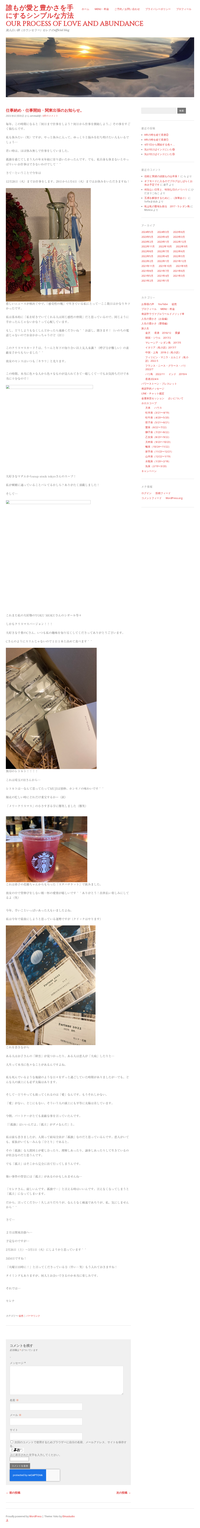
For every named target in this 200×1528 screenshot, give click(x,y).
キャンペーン (149, 471)
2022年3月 (179, 256)
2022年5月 (147, 256)
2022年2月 (147, 261)
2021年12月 (179, 261)
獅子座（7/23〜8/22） (158, 432)
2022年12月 (179, 241)
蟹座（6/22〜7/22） (156, 427)
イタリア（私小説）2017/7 (160, 347)
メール (15, 1415)
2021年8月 (147, 270)
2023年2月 (147, 241)
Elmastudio (68, 1516)
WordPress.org (174, 498)
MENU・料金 (102, 9)
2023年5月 (147, 236)
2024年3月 (163, 232)
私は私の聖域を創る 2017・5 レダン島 (167, 206)
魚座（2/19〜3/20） (156, 466)
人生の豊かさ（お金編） (155, 318)
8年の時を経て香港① (156, 139)
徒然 (21, 1315)
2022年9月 (182, 246)
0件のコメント (50, 116)
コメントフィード (151, 498)
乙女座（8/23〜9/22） (158, 437)
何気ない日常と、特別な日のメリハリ (166, 189)
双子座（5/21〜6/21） (158, 422)
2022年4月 (163, 256)
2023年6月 (179, 232)
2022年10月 (165, 246)
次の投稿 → (123, 1492)
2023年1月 (163, 241)
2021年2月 (147, 280)
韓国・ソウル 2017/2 (158, 337)
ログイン (146, 493)
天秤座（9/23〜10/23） (158, 442)
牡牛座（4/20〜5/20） (158, 417)
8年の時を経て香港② (156, 134)
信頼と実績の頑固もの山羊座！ (162, 176)
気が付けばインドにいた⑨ (159, 154)
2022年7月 (163, 251)
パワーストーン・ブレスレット (159, 383)
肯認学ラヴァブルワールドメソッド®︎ (162, 313)
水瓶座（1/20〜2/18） (158, 461)
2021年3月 (179, 275)
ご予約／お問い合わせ (127, 9)
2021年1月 (163, 280)
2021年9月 (182, 266)
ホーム (85, 9)
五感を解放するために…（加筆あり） (166, 197)
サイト (14, 1429)
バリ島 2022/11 (155, 374)
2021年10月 (165, 266)
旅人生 (145, 328)
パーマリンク (33, 1315)
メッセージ (18, 1363)
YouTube (163, 304)
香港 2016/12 (162, 332)
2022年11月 (148, 246)
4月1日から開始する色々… (159, 144)
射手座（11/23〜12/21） (159, 451)
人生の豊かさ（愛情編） (155, 323)
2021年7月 (163, 270)
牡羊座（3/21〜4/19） (158, 412)
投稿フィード (163, 493)
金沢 (147, 332)
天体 (147, 407)
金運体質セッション (152, 398)
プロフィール (183, 9)
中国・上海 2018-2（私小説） (163, 352)
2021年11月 (148, 266)
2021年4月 (163, 275)
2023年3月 (179, 236)
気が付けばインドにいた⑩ (159, 149)
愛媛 (177, 332)
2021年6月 (179, 270)
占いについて (175, 398)
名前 (14, 1400)
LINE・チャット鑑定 (152, 393)
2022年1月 (163, 261)
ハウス (158, 407)
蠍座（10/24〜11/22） (158, 446)
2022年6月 (179, 251)
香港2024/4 (151, 379)
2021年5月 (147, 275)
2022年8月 (147, 251)
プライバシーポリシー (158, 9)
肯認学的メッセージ (152, 388)
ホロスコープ (149, 403)
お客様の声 (147, 304)
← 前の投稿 (13, 1492)
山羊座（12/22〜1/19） (158, 456)
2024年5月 (147, 232)
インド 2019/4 (178, 374)
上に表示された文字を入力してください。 (36, 1454)
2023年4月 (163, 236)
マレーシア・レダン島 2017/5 (163, 342)
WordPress (35, 1516)
